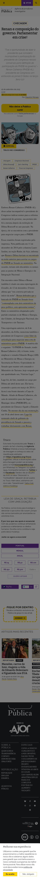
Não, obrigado (28, 874)
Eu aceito (10, 874)
